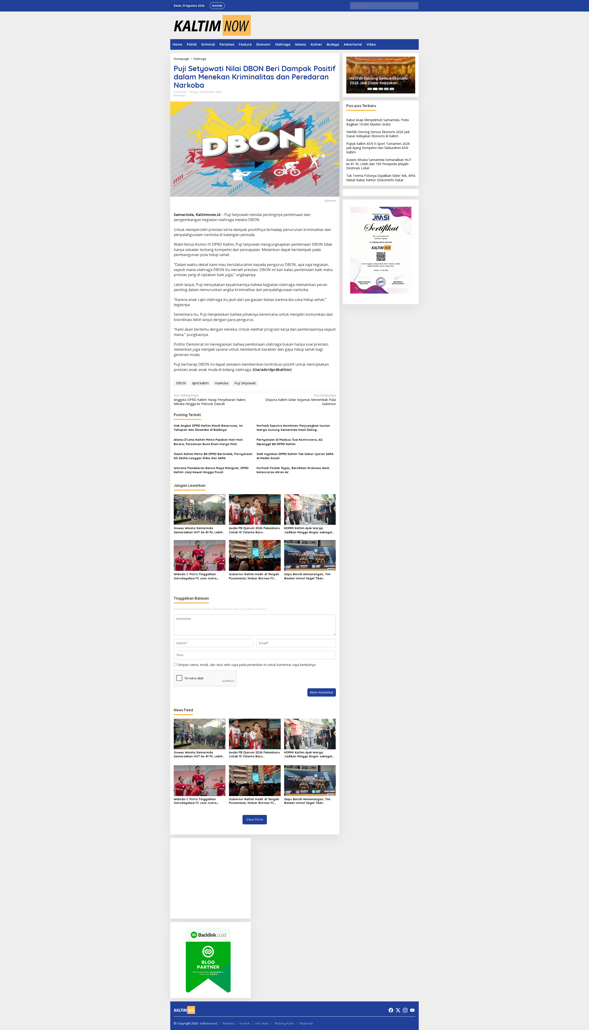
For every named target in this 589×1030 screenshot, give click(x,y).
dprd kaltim (200, 383)
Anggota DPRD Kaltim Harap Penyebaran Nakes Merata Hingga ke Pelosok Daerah (210, 399)
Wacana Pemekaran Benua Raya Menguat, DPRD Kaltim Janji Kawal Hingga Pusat (211, 470)
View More (254, 819)
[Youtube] (412, 1010)
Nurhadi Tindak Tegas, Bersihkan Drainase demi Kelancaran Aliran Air (293, 470)
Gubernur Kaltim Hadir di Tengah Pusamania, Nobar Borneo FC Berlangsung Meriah (254, 576)
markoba (221, 383)
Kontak (245, 1023)
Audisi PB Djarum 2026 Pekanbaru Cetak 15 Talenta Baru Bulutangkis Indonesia (254, 530)
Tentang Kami (284, 1023)
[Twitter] (398, 1010)
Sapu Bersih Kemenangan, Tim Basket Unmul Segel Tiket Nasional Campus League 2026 (307, 576)
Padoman (306, 1023)
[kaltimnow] (210, 25)
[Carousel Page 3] (380, 89)
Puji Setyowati (245, 383)
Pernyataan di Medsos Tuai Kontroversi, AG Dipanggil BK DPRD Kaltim (290, 442)
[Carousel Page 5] (392, 89)
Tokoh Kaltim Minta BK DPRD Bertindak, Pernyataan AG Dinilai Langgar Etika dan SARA (213, 456)
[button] (415, 6)
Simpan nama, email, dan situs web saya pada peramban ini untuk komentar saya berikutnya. (247, 664)
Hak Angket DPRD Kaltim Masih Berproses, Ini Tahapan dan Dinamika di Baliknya (208, 428)
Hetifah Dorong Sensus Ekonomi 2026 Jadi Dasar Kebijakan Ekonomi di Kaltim (379, 81)
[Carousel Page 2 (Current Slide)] (375, 89)
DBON (181, 383)
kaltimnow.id (208, 1023)
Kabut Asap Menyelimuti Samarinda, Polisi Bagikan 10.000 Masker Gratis (377, 122)
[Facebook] (391, 1010)
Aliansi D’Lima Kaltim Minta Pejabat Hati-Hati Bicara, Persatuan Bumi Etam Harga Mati (208, 442)
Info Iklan (262, 1023)
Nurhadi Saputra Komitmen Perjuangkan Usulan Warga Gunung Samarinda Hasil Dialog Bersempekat (293, 428)
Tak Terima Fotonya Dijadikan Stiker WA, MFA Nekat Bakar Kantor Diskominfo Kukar (380, 177)
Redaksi (228, 1023)
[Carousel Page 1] (369, 89)
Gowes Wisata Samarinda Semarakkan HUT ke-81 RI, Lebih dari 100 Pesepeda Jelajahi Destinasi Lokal (198, 530)
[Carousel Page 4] (386, 89)
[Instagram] (405, 1010)
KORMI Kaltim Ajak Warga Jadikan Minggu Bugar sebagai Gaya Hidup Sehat (308, 530)
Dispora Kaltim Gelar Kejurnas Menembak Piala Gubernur (300, 399)
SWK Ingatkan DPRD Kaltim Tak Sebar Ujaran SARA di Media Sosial (295, 456)
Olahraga (179, 95)
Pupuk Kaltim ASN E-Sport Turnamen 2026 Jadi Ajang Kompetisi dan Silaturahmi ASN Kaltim (378, 147)
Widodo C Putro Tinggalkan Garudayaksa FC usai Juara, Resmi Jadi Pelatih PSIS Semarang (195, 576)
